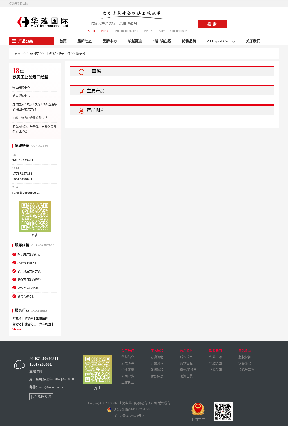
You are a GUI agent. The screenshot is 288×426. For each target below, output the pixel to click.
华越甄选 (135, 41)
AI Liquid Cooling (221, 41)
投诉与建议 (246, 369)
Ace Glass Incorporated (173, 30)
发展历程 (128, 363)
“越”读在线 (162, 41)
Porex (105, 30)
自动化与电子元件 (57, 53)
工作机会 (128, 382)
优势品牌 (189, 41)
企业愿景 (128, 369)
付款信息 (157, 376)
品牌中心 (110, 41)
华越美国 (215, 369)
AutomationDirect (126, 30)
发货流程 (157, 369)
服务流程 (157, 351)
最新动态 (84, 41)
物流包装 (186, 376)
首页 (63, 41)
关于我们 (253, 41)
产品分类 (33, 53)
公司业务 (128, 376)
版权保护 (244, 357)
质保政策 (186, 357)
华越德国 (215, 363)
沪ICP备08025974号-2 (129, 415)
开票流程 (157, 363)
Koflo (91, 30)
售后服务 (186, 351)
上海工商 (198, 420)
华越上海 (215, 357)
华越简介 (128, 357)
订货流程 (157, 357)
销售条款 (244, 363)
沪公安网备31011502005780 (131, 409)
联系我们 (215, 351)
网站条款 (244, 351)
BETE (148, 30)
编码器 (81, 53)
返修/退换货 (188, 369)
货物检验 (186, 363)
